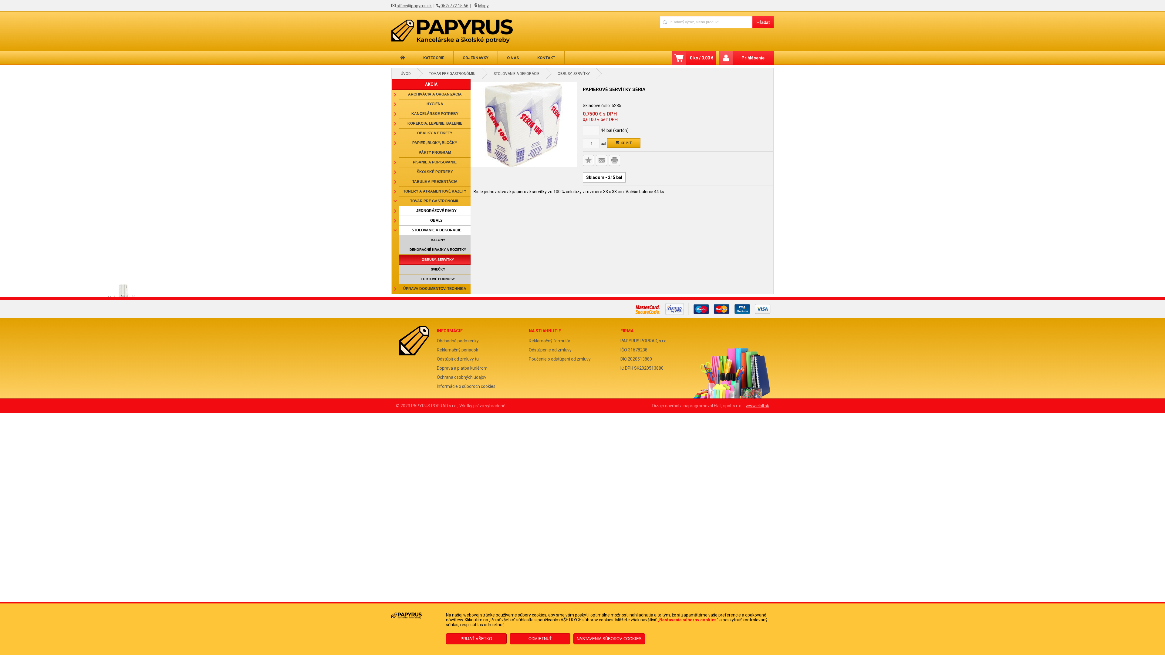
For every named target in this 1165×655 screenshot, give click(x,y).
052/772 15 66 (454, 5)
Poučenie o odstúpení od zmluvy (560, 359)
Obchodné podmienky (458, 340)
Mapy (483, 5)
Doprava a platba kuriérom (462, 368)
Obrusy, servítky (574, 74)
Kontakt (546, 57)
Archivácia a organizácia (435, 94)
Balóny (438, 240)
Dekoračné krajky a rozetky (438, 249)
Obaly (436, 220)
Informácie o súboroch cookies (466, 386)
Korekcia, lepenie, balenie (434, 123)
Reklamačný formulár (549, 340)
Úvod (406, 74)
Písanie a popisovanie (435, 162)
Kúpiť (626, 143)
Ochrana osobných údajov (461, 377)
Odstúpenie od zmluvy (550, 350)
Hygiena (435, 104)
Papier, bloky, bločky (434, 143)
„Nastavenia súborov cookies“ (687, 619)
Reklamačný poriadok (457, 350)
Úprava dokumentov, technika (434, 289)
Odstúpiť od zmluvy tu (458, 359)
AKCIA (431, 84)
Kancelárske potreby (434, 114)
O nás (513, 57)
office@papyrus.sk (414, 5)
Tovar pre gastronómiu (452, 74)
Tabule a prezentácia (435, 182)
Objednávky (475, 57)
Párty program (435, 152)
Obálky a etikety (434, 133)
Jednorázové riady (436, 211)
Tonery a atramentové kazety (434, 191)
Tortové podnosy (438, 279)
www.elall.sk (757, 405)
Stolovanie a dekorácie (516, 74)
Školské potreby (435, 172)
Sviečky (438, 269)
